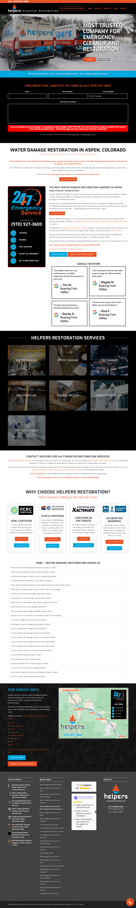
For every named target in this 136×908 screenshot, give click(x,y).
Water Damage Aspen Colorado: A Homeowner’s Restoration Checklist (20, 795)
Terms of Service (87, 134)
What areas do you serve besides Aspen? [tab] (26, 659)
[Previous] (1, 42)
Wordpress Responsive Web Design (60, 904)
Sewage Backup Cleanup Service (49, 893)
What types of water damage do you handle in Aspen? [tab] (31, 624)
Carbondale (86, 221)
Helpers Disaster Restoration (20, 461)
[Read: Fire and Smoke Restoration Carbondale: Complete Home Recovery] (9, 801)
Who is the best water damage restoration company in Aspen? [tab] (33, 568)
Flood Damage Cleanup (47, 853)
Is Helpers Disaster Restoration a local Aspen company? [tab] (31, 581)
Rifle (56, 224)
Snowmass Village (98, 221)
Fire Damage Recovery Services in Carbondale (50, 836)
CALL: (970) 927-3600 (18, 1)
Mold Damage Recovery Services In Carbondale (50, 871)
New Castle (123, 221)
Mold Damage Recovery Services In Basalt (52, 866)
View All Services (116, 231)
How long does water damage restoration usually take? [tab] (31, 611)
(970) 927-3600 (100, 85)
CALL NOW (89, 56)
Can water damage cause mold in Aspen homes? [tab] (29, 620)
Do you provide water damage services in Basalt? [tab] (29, 629)
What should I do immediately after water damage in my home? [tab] (34, 602)
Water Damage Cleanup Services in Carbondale (50, 820)
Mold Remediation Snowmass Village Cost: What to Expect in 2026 (22, 843)
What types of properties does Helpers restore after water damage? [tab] (36, 589)
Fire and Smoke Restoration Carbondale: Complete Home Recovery (21, 803)
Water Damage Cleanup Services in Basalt (50, 814)
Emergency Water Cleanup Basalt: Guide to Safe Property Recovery (21, 787)
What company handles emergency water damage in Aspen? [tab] (33, 572)
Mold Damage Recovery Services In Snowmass (50, 883)
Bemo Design (47, 904)
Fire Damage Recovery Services (49, 824)
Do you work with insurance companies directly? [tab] (28, 668)
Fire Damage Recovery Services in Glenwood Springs (50, 842)
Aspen (74, 221)
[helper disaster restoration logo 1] (33, 8)
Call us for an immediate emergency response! (66, 249)
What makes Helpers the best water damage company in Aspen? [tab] (34, 672)
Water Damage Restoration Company (51, 784)
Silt (50, 224)
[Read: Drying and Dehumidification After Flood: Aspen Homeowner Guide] (9, 817)
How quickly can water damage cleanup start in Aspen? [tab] (31, 598)
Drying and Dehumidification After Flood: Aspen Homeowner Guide (21, 819)
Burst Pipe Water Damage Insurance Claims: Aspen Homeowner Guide (21, 827)
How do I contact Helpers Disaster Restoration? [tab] (28, 677)
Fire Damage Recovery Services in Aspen (52, 828)
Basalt (79, 221)
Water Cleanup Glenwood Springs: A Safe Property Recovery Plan (20, 811)
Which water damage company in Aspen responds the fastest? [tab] (34, 576)
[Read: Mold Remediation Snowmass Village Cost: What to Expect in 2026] (9, 841)
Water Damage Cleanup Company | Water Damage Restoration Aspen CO (51, 808)
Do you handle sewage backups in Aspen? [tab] (26, 655)
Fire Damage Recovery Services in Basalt (52, 831)
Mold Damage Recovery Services (49, 856)
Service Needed (108, 92)
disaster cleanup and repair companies (101, 461)
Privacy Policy (75, 134)
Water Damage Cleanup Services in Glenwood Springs (50, 795)
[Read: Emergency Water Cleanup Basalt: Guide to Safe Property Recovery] (9, 785)
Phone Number (67, 92)
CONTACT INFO (104, 56)
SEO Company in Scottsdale (76, 904)
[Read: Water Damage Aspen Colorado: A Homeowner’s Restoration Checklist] (9, 793)
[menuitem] (72, 8)
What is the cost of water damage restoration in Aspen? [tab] (31, 594)
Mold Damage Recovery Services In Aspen (50, 861)
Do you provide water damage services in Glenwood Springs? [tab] (33, 642)
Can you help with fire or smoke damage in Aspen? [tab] (29, 663)
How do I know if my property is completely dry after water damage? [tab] (36, 615)
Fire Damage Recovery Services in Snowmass (50, 848)
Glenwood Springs (112, 221)
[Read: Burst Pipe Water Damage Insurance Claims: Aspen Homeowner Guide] (9, 825)
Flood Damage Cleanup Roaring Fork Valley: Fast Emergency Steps (20, 835)
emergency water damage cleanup (73, 228)
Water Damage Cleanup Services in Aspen (50, 789)
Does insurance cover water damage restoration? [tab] (29, 607)
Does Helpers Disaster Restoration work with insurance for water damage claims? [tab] (41, 585)
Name (27, 92)
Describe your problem (68, 102)
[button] (71, 811)
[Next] (134, 42)
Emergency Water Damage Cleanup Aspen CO (50, 889)
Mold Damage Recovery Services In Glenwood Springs (50, 877)
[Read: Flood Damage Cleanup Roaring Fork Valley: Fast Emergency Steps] (9, 833)
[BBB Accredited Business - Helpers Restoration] (114, 509)
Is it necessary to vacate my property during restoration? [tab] (31, 650)
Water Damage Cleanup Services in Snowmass (50, 801)
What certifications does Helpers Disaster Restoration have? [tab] (32, 646)
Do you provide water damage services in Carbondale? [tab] (30, 633)
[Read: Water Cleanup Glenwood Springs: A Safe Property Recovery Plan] (9, 809)
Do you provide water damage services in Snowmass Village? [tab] (33, 637)
